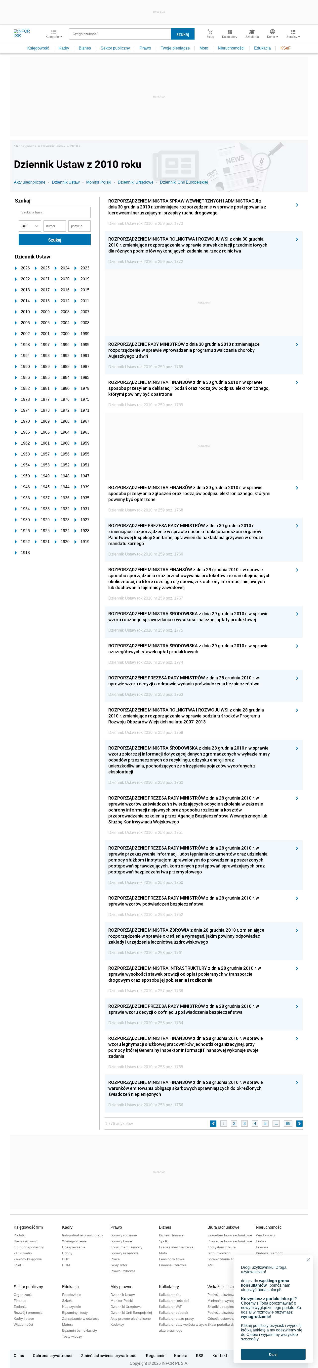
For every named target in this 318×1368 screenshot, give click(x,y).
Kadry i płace (24, 1318)
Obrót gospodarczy (29, 1247)
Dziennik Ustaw (53, 146)
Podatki (19, 1235)
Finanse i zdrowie (173, 1265)
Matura (67, 1324)
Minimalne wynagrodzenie (227, 1301)
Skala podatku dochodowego (230, 1324)
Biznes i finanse (171, 1235)
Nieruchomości (231, 48)
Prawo (145, 48)
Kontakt (219, 1355)
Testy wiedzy (72, 1336)
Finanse (262, 1247)
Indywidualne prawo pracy (82, 1235)
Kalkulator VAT (170, 1307)
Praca (115, 1259)
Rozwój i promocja (28, 1313)
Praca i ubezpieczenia (176, 1247)
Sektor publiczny (115, 48)
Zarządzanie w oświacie (81, 1318)
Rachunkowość (26, 1241)
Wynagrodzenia (74, 1241)
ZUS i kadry (23, 1253)
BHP (65, 1259)
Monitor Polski (98, 182)
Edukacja (262, 48)
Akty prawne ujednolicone (131, 1318)
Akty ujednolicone (29, 182)
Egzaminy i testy (75, 1313)
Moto (203, 48)
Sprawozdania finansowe (227, 1259)
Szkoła (67, 1301)
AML (211, 1265)
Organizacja (23, 1295)
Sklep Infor (119, 1265)
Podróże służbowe (221, 1313)
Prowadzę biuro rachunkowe (229, 1241)
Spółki (163, 1241)
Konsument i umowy (126, 1247)
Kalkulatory (169, 1287)
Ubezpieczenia (73, 1247)
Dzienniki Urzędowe (136, 182)
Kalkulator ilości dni (174, 1301)
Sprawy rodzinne (124, 1235)
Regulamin (155, 1355)
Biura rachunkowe (223, 1227)
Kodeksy (117, 1324)
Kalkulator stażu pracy (176, 1318)
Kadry (64, 48)
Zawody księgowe (28, 1259)
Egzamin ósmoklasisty (79, 1330)
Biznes (85, 48)
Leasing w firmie (172, 1259)
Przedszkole (71, 1295)
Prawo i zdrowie (123, 1271)
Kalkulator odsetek (173, 1313)
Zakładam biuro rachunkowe (229, 1235)
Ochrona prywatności (52, 1355)
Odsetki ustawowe (221, 1318)
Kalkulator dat (170, 1295)
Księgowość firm (28, 1227)
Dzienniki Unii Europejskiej (184, 182)
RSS (199, 1355)
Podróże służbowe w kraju (227, 1295)
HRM (66, 1265)
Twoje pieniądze (175, 48)
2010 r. (75, 146)
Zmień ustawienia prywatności (109, 1355)
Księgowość (38, 48)
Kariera (180, 1355)
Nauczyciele (71, 1307)
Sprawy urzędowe (125, 1253)
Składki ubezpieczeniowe (227, 1307)
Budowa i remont (269, 1253)
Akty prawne (121, 1287)
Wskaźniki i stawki (223, 1287)
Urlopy (67, 1253)
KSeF (285, 48)
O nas (19, 1355)
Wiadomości (265, 1235)
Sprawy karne (121, 1241)
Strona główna (25, 146)
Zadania (20, 1307)
